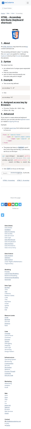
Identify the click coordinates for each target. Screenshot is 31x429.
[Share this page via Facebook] (6, 204)
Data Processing (10, 232)
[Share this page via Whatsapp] (16, 204)
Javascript (8, 405)
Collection (8, 293)
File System (8, 367)
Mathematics (18, 262)
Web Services (9, 411)
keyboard (4, 56)
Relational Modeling (11, 275)
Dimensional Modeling (12, 277)
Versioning (8, 349)
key (27, 47)
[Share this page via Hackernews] (9, 204)
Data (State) (8, 228)
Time (6, 289)
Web (8, 13)
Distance (7, 323)
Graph (7, 303)
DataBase (8, 230)
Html (12, 13)
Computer (8, 373)
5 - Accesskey (23, 180)
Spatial (7, 305)
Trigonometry (9, 264)
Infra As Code (9, 375)
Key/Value (8, 301)
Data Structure (9, 236)
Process (7, 271)
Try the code (26, 172)
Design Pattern (9, 351)
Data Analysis (9, 256)
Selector (7, 407)
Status (8, 425)
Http (6, 399)
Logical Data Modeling (12, 273)
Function (7, 339)
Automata (8, 279)
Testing (7, 341)
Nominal (7, 319)
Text (6, 291)
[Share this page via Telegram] (19, 204)
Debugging (8, 343)
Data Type (8, 238)
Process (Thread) (10, 371)
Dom (6, 397)
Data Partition (9, 244)
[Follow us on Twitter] (2, 215)
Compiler (7, 333)
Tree (6, 299)
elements (8, 47)
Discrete (7, 321)
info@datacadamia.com (13, 421)
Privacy (7, 423)
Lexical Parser (9, 335)
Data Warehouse (10, 240)
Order (6, 317)
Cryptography (9, 363)
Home (3, 13)
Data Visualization (10, 242)
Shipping (7, 345)
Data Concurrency (10, 248)
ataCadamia (9, 2)
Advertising (8, 383)
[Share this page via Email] (13, 204)
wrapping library (13, 121)
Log (6, 309)
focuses (18, 56)
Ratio (6, 325)
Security (7, 365)
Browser (7, 409)
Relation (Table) (9, 295)
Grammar (8, 337)
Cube (6, 297)
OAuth (7, 413)
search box (12, 128)
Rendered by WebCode (16, 172)
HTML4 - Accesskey (9, 180)
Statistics (7, 258)
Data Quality (8, 234)
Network (7, 369)
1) (21, 51)
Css (6, 403)
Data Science (9, 260)
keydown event (25, 119)
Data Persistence (10, 246)
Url (6, 401)
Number (7, 287)
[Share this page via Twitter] (2, 204)
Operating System (10, 359)
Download (26, 87)
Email (6, 387)
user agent (6, 54)
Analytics (7, 385)
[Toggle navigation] (27, 2)
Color (6, 307)
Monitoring (8, 361)
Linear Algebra (9, 262)
